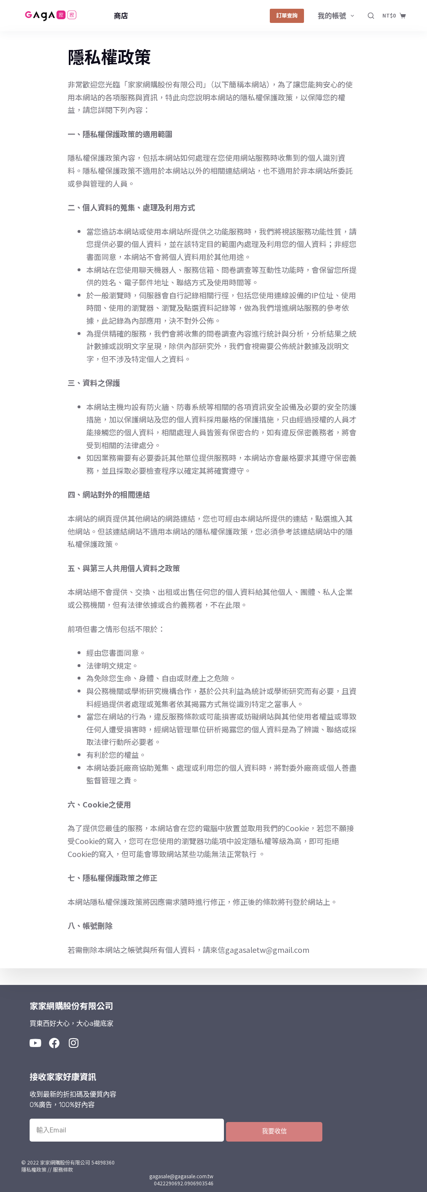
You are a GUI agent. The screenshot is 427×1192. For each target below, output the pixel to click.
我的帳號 (332, 15)
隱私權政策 (33, 1169)
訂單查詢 (287, 15)
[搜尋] (371, 15)
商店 (121, 15)
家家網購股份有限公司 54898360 (77, 1162)
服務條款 (63, 1169)
